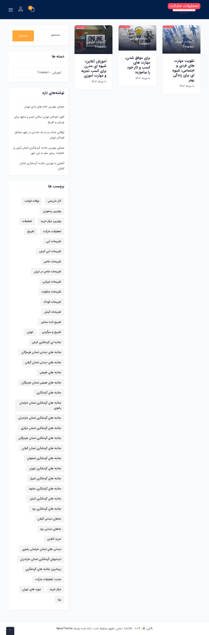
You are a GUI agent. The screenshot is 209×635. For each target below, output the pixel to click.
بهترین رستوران (52, 211)
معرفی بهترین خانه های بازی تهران (44, 106)
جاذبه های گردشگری (49, 392)
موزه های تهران (31, 589)
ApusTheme (64, 628)
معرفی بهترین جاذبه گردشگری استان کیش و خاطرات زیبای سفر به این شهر (38, 150)
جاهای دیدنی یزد (50, 529)
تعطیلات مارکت (52, 231)
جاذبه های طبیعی (50, 372)
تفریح (30, 231)
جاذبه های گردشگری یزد (46, 509)
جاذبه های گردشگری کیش (45, 498)
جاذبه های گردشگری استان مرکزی (41, 428)
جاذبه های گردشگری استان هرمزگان (39, 438)
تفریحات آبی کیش (50, 251)
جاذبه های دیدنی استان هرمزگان (41, 352)
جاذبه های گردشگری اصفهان (44, 458)
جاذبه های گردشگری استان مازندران (39, 418)
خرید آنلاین (54, 539)
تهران (30, 332)
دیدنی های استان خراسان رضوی (41, 549)
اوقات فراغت (31, 201)
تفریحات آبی (53, 241)
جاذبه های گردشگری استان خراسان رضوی (40, 405)
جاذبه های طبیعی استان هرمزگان (41, 382)
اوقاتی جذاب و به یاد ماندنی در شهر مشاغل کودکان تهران (39, 135)
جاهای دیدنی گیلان (49, 519)
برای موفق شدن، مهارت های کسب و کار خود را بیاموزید (137, 65)
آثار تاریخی (54, 201)
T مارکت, (188, 41)
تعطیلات (27, 221)
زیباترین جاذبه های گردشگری (43, 569)
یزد (59, 599)
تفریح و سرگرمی (51, 332)
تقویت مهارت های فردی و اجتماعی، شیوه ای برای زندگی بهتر (183, 70)
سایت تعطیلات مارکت (48, 579)
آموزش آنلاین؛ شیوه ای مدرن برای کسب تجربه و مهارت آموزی (93, 68)
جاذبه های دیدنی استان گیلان (43, 362)
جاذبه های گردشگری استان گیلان (41, 448)
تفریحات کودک (52, 302)
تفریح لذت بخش (51, 322)
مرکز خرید (55, 589)
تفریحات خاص (52, 261)
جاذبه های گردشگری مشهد (45, 488)
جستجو (23, 35)
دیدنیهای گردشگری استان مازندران (40, 559)
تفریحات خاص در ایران (47, 271)
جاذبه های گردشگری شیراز (45, 478)
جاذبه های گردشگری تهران (45, 468)
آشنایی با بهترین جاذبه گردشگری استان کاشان (42, 166)
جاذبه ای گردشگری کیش (46, 342)
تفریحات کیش (52, 312)
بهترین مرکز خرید (51, 221)
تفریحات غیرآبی (51, 281)
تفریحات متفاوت (51, 291)
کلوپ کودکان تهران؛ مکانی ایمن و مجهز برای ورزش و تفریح (39, 119)
